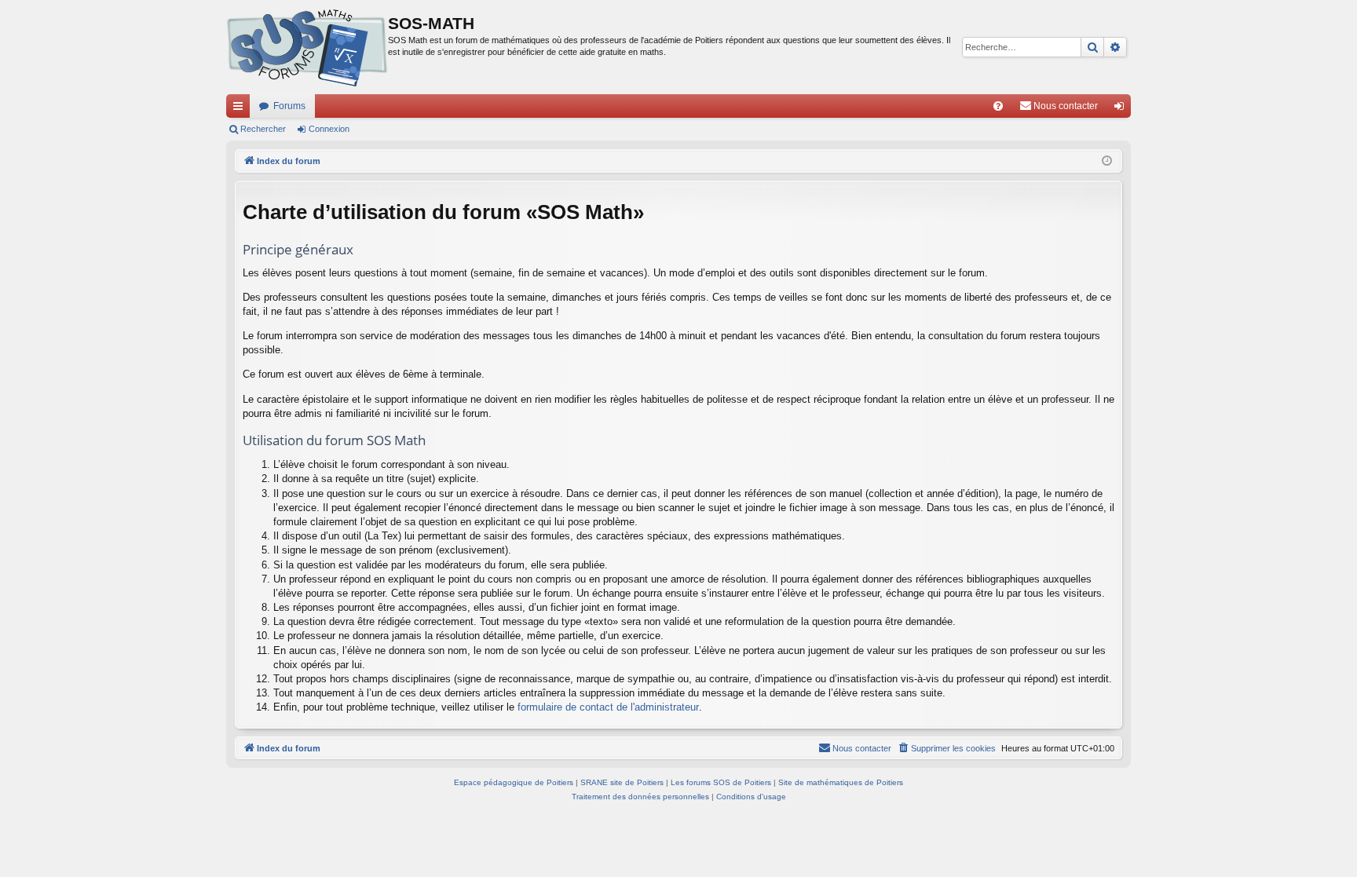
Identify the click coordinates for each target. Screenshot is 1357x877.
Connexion (329, 128)
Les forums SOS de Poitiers (721, 782)
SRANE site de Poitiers (622, 782)
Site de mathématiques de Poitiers (840, 782)
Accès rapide (241, 109)
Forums (289, 105)
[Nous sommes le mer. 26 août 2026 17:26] (1107, 161)
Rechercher (263, 128)
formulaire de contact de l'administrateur (608, 707)
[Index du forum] (307, 47)
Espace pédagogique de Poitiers (513, 782)
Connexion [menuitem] (1122, 109)
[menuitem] (998, 106)
